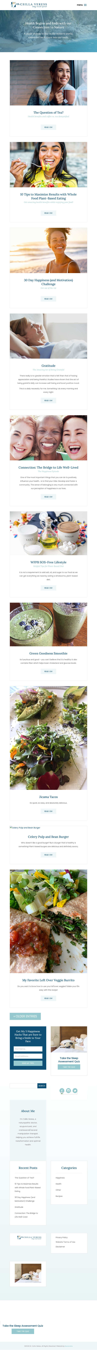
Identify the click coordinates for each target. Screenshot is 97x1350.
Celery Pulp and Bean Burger (48, 837)
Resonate (69, 1346)
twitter (75, 1090)
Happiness (60, 1178)
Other (58, 1190)
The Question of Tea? (24, 1178)
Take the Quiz (69, 1067)
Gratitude (19, 1207)
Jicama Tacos (48, 797)
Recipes (59, 1196)
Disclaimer (60, 1246)
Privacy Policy (62, 1237)
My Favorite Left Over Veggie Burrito (48, 980)
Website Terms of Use (65, 1242)
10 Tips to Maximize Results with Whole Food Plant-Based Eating (28, 1188)
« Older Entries (25, 1016)
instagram (68, 1090)
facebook (61, 1090)
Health (58, 1184)
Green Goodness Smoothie (48, 653)
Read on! (48, 127)
